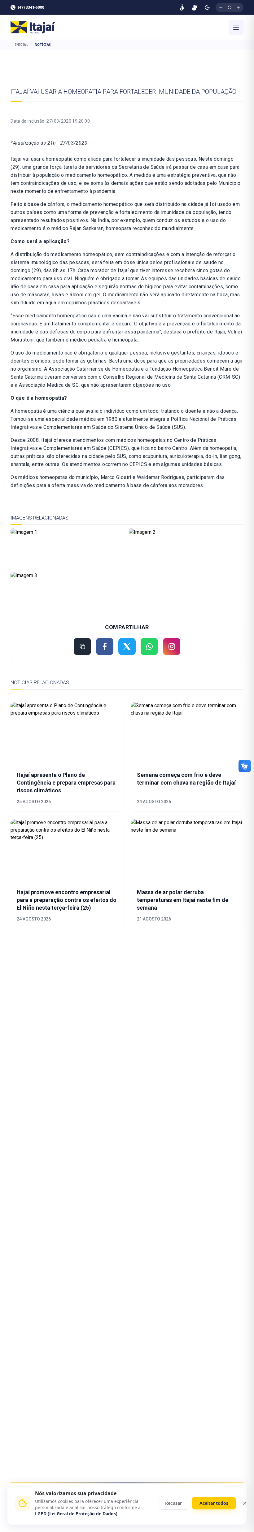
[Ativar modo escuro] (207, 7)
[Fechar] (244, 1503)
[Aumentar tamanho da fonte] (238, 7)
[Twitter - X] (127, 646)
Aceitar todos (213, 1503)
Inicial (21, 44)
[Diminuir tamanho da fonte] (221, 7)
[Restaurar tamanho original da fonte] (230, 7)
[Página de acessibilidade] (182, 7)
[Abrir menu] (236, 27)
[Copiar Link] (82, 646)
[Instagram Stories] (171, 646)
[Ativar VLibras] (194, 7)
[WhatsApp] (149, 646)
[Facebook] (104, 646)
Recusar (173, 1503)
